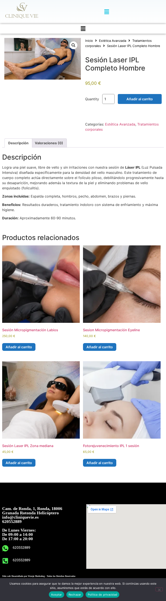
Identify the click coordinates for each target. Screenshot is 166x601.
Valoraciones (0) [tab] (49, 143)
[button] (106, 12)
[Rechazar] (159, 589)
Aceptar (56, 594)
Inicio (89, 41)
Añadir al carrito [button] (19, 347)
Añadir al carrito (139, 99)
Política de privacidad (102, 594)
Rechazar (75, 594)
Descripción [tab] (18, 143)
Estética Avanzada (112, 41)
